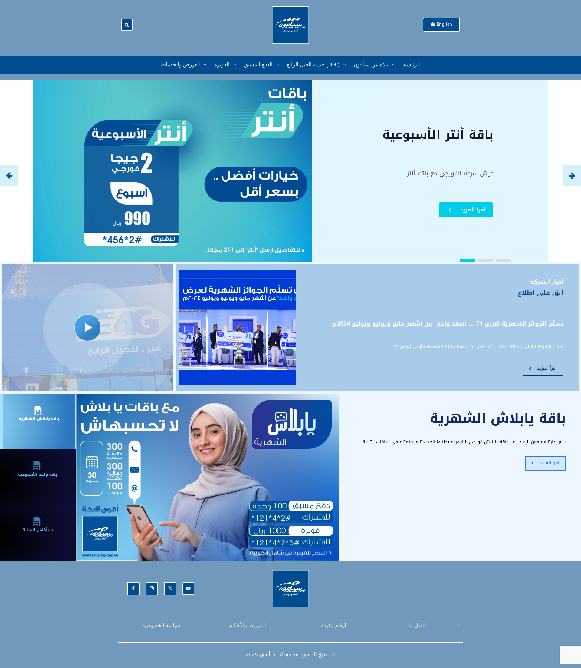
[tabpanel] (328, 477)
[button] (127, 25)
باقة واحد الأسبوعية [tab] (37, 474)
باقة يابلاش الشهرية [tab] (39, 418)
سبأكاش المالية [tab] (37, 530)
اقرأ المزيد (473, 209)
